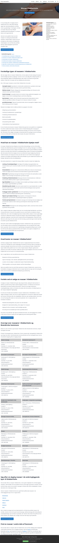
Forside (32, 1)
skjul (13, 54)
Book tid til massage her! (29, 12)
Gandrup (4, 505)
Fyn (41, 1)
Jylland (37, 1)
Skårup (4, 502)
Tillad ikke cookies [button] (32, 541)
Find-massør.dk (5, 1)
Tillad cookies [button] (25, 541)
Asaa (3, 507)
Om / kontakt (51, 1)
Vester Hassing (5, 500)
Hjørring (4, 498)
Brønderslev (5, 495)
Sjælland (45, 1)
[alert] (29, 539)
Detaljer (39, 539)
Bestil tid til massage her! (7, 49)
